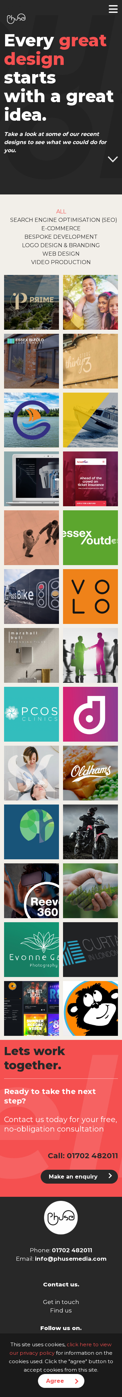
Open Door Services (90, 299)
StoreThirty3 (90, 358)
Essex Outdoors (90, 535)
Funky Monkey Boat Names (90, 1005)
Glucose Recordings (31, 1005)
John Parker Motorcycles (90, 829)
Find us (61, 1310)
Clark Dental (31, 476)
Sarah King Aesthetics (31, 770)
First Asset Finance (90, 652)
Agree (55, 1381)
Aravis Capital (31, 535)
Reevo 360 (31, 888)
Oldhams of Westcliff (90, 770)
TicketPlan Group (90, 476)
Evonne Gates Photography (31, 946)
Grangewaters (31, 417)
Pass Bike (31, 593)
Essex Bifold (32, 358)
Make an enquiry (73, 1176)
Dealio (90, 711)
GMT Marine (90, 417)
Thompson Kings (90, 888)
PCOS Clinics (31, 711)
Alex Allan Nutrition (31, 829)
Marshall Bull (32, 652)
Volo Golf (90, 593)
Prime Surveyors (32, 299)
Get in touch (61, 1302)
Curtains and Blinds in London (91, 947)
